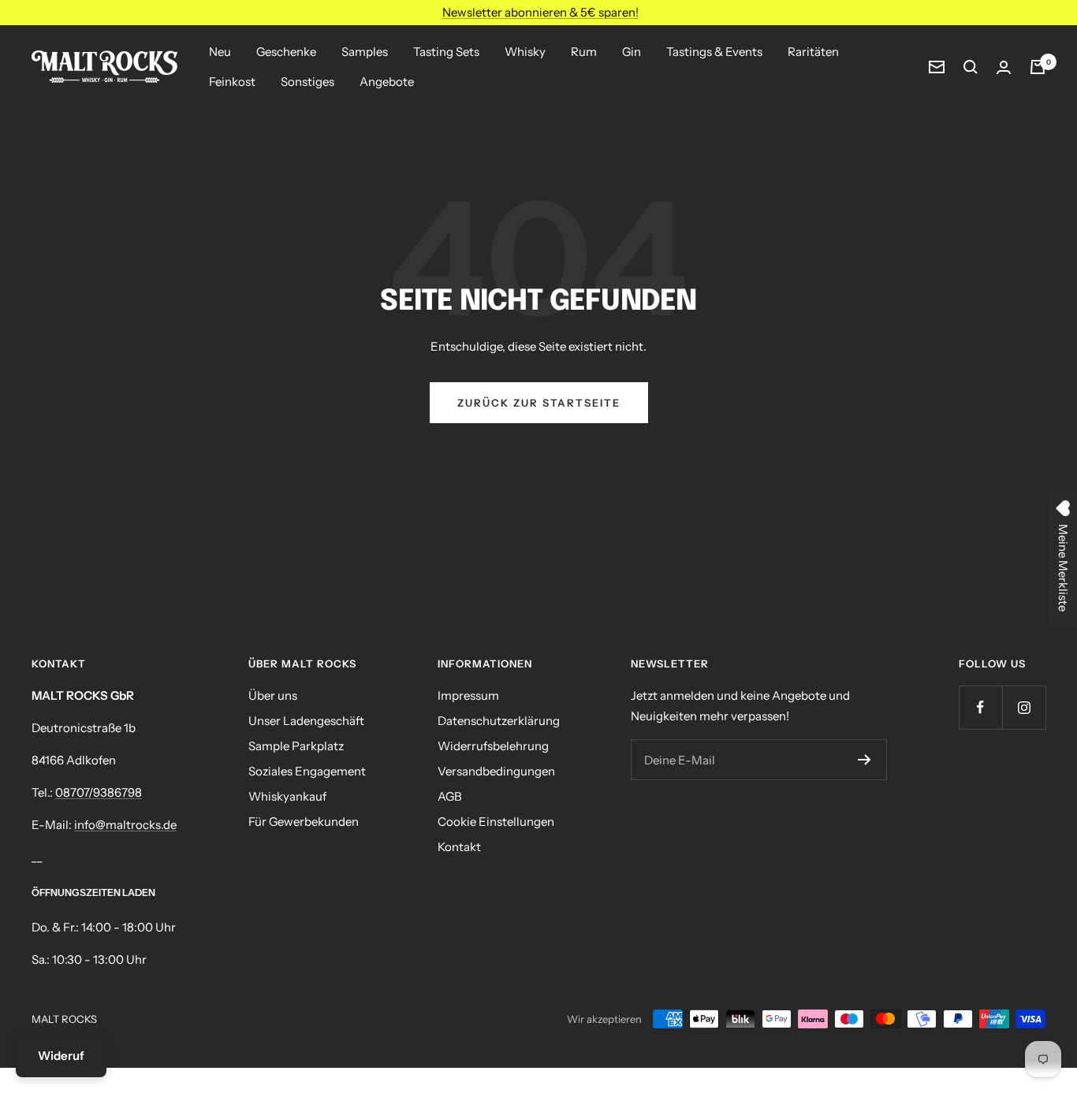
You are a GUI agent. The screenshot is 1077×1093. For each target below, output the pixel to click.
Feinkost (232, 81)
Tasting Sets (446, 51)
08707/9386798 (98, 792)
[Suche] (970, 67)
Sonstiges (307, 81)
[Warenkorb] (1037, 67)
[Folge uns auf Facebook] (980, 707)
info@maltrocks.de (125, 824)
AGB (450, 796)
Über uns (272, 695)
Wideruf (61, 1055)
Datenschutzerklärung (499, 720)
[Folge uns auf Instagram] (1023, 707)
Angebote (387, 81)
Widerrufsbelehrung (493, 745)
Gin (631, 51)
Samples (364, 51)
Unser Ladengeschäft (306, 720)
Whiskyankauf (287, 796)
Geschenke (286, 51)
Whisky (525, 51)
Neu (220, 51)
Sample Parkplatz (296, 745)
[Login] (1004, 67)
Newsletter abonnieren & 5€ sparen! (540, 12)
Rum (584, 51)
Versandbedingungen (496, 771)
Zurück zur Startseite (538, 402)
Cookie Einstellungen (496, 821)
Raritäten (813, 51)
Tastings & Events (714, 51)
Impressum (468, 695)
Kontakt (459, 846)
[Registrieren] (864, 759)
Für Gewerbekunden (303, 821)
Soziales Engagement (307, 771)
